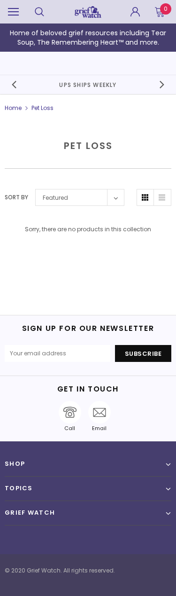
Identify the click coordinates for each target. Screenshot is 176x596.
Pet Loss (42, 108)
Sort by (16, 197)
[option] (88, 84)
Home (13, 108)
